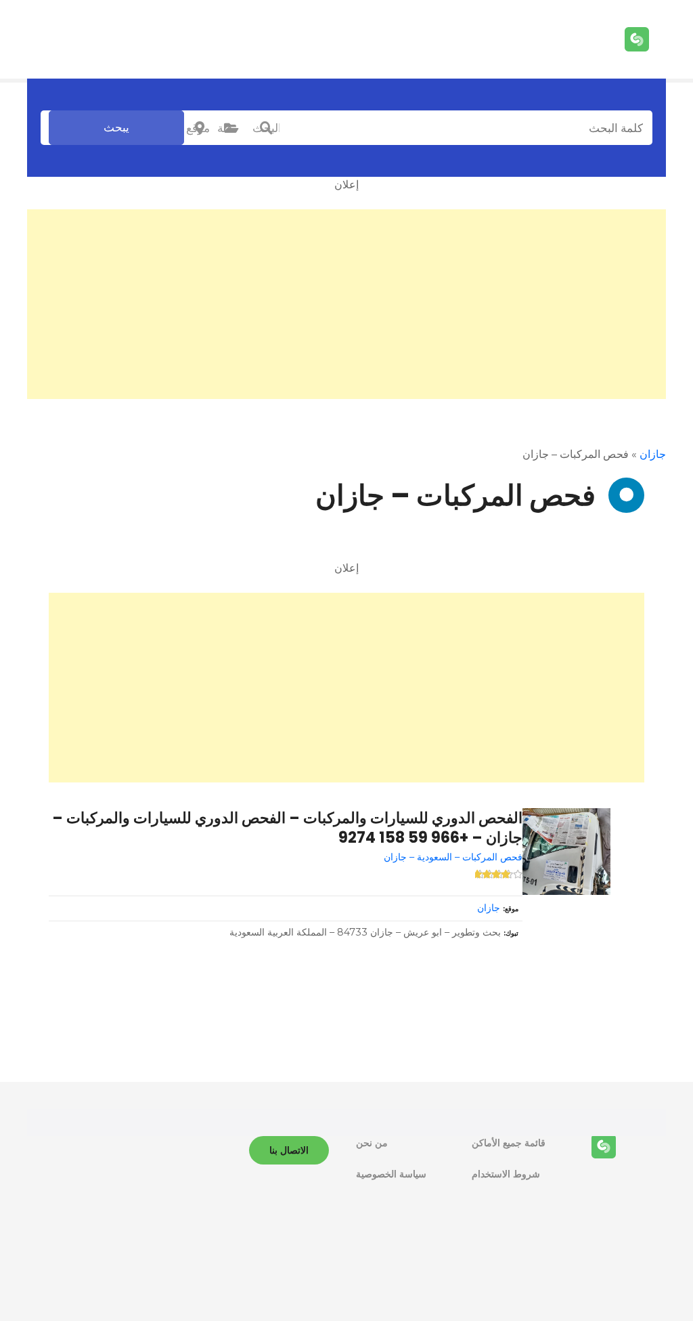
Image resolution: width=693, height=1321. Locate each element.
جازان (653, 454)
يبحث (116, 127)
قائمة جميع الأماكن (508, 1143)
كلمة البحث (266, 128)
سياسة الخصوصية (391, 1174)
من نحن (372, 1143)
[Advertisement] (346, 304)
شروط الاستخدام (506, 1174)
